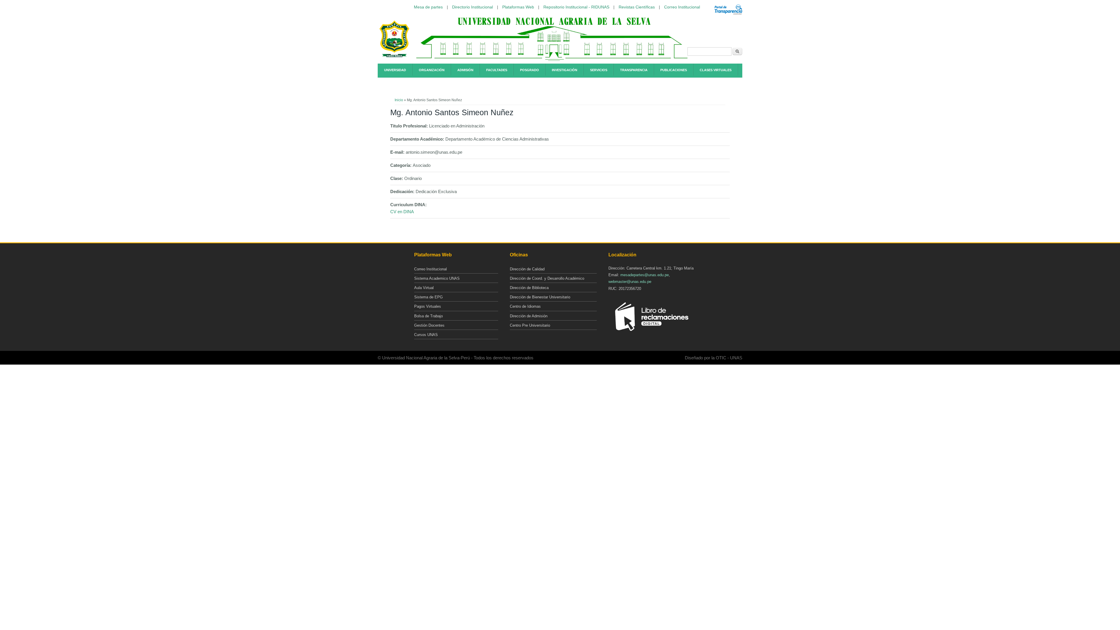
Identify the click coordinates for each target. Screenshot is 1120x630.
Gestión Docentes (429, 325)
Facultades (496, 70)
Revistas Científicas (637, 7)
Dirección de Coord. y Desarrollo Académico (547, 278)
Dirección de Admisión (528, 316)
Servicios (598, 70)
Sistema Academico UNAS (437, 278)
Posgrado (529, 70)
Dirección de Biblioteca (529, 288)
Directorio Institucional (472, 7)
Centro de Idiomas (525, 306)
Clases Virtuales (716, 70)
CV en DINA (402, 211)
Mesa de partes (428, 7)
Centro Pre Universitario (530, 325)
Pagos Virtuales (427, 306)
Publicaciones (673, 70)
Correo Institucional (682, 7)
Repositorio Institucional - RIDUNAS (576, 7)
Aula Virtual (424, 288)
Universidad (395, 70)
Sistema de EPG (428, 297)
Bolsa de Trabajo (428, 316)
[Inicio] (394, 56)
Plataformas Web (518, 7)
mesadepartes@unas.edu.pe (644, 275)
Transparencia (634, 70)
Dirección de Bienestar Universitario (540, 297)
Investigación (564, 70)
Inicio (399, 100)
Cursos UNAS (426, 334)
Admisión (465, 70)
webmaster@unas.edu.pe (629, 281)
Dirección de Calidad (527, 269)
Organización (431, 70)
